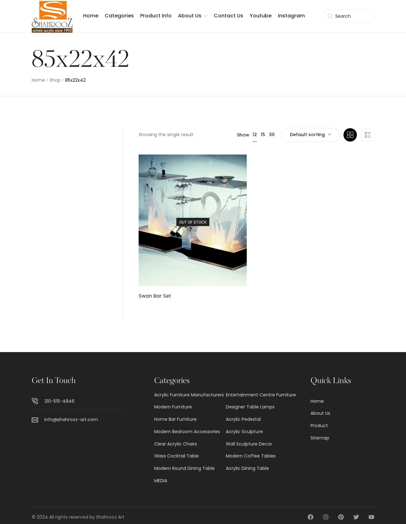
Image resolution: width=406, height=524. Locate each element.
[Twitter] (356, 517)
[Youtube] (371, 517)
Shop (55, 80)
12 (254, 134)
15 (263, 134)
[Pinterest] (341, 517)
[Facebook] (310, 517)
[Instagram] (326, 517)
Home (38, 80)
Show (243, 135)
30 (272, 134)
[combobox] (310, 134)
